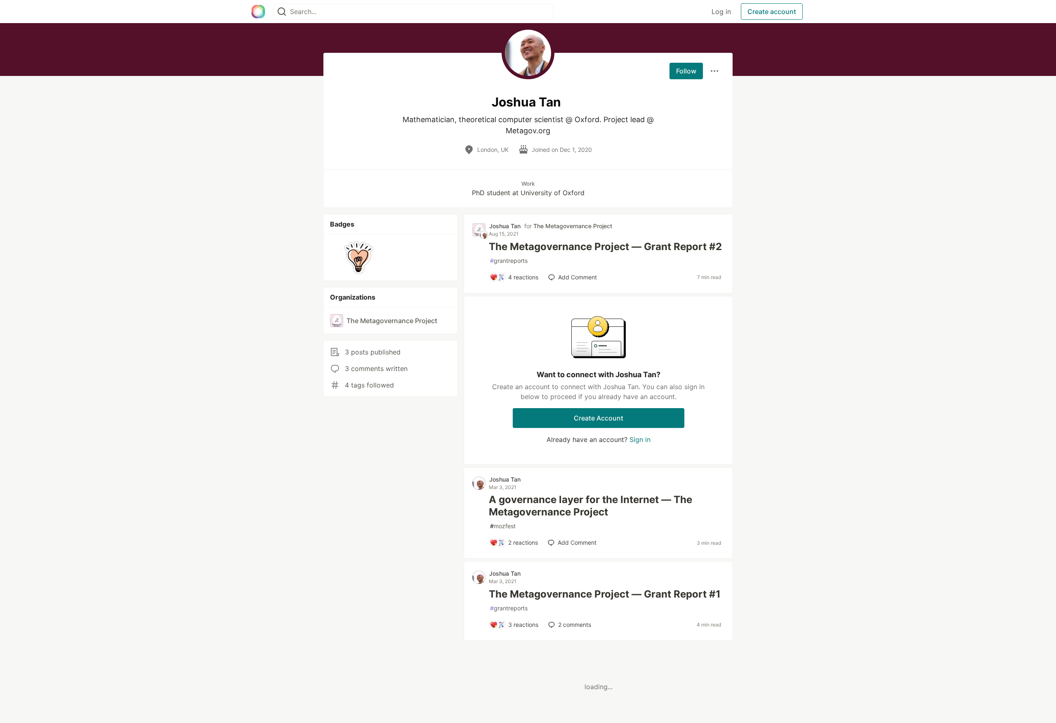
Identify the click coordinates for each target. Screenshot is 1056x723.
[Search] (281, 11)
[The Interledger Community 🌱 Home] (258, 11)
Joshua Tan (505, 225)
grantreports (509, 260)
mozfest (503, 525)
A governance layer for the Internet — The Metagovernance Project (590, 506)
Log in (721, 11)
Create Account (598, 418)
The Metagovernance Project (572, 225)
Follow (686, 71)
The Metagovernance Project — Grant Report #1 (605, 594)
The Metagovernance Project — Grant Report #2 (605, 247)
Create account (771, 11)
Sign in (640, 439)
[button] (358, 257)
